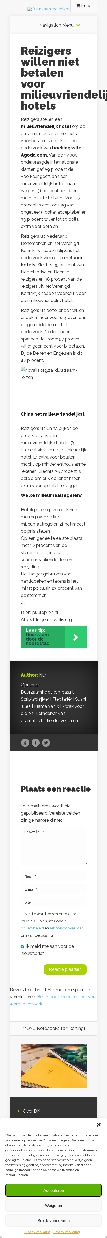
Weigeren (53, 1205)
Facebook (35, 743)
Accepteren (53, 1190)
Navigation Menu (56, 25)
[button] (99, 1124)
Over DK (31, 1111)
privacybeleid (32, 928)
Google (25, 743)
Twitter (46, 743)
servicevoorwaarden (67, 928)
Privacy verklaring (37, 1232)
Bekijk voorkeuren (53, 1220)
